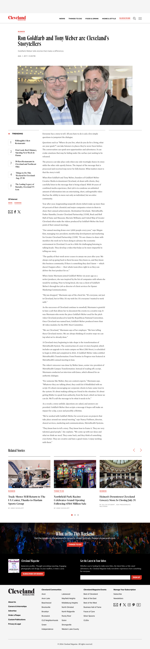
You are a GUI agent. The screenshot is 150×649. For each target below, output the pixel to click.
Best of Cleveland (91, 594)
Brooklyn (45, 611)
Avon (44, 594)
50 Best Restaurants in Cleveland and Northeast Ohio (25, 164)
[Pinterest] (133, 604)
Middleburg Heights (70, 603)
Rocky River (66, 616)
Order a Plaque (14, 615)
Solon (64, 620)
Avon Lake (46, 598)
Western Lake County (70, 629)
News (62, 19)
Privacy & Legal (14, 624)
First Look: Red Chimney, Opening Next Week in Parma (26, 152)
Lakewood (66, 594)
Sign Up (136, 577)
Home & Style (109, 19)
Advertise (12, 611)
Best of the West (90, 603)
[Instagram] (129, 604)
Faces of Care (89, 611)
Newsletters (118, 598)
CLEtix (86, 620)
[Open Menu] (140, 18)
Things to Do (75, 19)
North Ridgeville (68, 611)
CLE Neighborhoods (50, 620)
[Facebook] (120, 604)
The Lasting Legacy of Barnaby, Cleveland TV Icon (24, 187)
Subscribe (124, 18)
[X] (124, 604)
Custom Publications (16, 619)
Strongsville (66, 625)
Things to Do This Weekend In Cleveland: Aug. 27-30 (25, 175)
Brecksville (46, 607)
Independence (47, 629)
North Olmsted (68, 607)
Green (44, 625)
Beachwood (46, 603)
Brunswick (46, 616)
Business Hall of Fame (92, 607)
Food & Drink (92, 19)
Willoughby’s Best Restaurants (22, 142)
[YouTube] (139, 604)
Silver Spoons (89, 616)
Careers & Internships (17, 606)
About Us (12, 602)
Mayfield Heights (68, 598)
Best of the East (90, 598)
